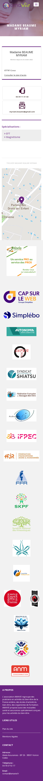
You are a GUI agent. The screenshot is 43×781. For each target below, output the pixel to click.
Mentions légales (10, 736)
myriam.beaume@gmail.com (22, 111)
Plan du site (7, 729)
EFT (8, 133)
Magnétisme (13, 137)
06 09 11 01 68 (22, 97)
